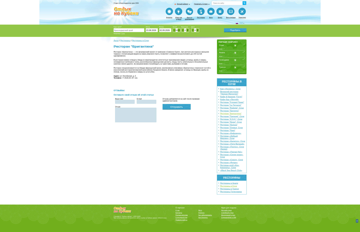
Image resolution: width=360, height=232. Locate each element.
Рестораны (201, 17)
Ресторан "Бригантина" (230, 113)
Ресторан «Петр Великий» (232, 144)
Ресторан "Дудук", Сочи (231, 122)
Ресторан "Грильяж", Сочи (232, 116)
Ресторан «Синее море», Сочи (231, 155)
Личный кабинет (182, 4)
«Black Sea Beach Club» (231, 170)
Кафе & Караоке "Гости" (231, 97)
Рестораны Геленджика (231, 191)
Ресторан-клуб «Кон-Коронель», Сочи (229, 166)
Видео (220, 17)
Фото (211, 17)
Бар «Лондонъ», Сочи (230, 89)
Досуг (116, 40)
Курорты (169, 17)
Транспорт (242, 17)
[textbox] (129, 30)
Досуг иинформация (189, 18)
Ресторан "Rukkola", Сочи (232, 108)
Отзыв (117, 107)
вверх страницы (357, 221)
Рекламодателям (182, 215)
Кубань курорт (152, 218)
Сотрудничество (181, 217)
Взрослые (184, 27)
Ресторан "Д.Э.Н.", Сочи (231, 119)
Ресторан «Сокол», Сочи (231, 160)
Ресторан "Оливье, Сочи (231, 127)
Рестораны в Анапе (229, 183)
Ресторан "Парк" (227, 130)
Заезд (148, 27)
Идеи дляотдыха (178, 18)
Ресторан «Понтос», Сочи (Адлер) (232, 148)
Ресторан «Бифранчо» (230, 133)
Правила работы (181, 220)
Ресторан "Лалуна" (229, 125)
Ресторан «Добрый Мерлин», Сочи (229, 137)
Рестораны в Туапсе (229, 189)
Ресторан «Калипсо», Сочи (232, 141)
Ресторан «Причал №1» (231, 152)
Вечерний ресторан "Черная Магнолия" (229, 92)
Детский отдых (226, 210)
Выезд (161, 27)
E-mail (139, 99)
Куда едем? (118, 27)
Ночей (175, 27)
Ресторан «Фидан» (229, 162)
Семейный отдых (227, 213)
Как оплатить (203, 217)
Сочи (123, 33)
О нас (178, 210)
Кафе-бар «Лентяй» (229, 99)
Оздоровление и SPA (228, 217)
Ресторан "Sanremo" (229, 111)
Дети (193, 27)
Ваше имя (119, 99)
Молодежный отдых (228, 215)
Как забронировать (205, 215)
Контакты (179, 213)
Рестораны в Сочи (232, 82)
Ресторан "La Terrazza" (230, 105)
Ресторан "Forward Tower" (232, 102)
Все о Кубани (231, 17)
